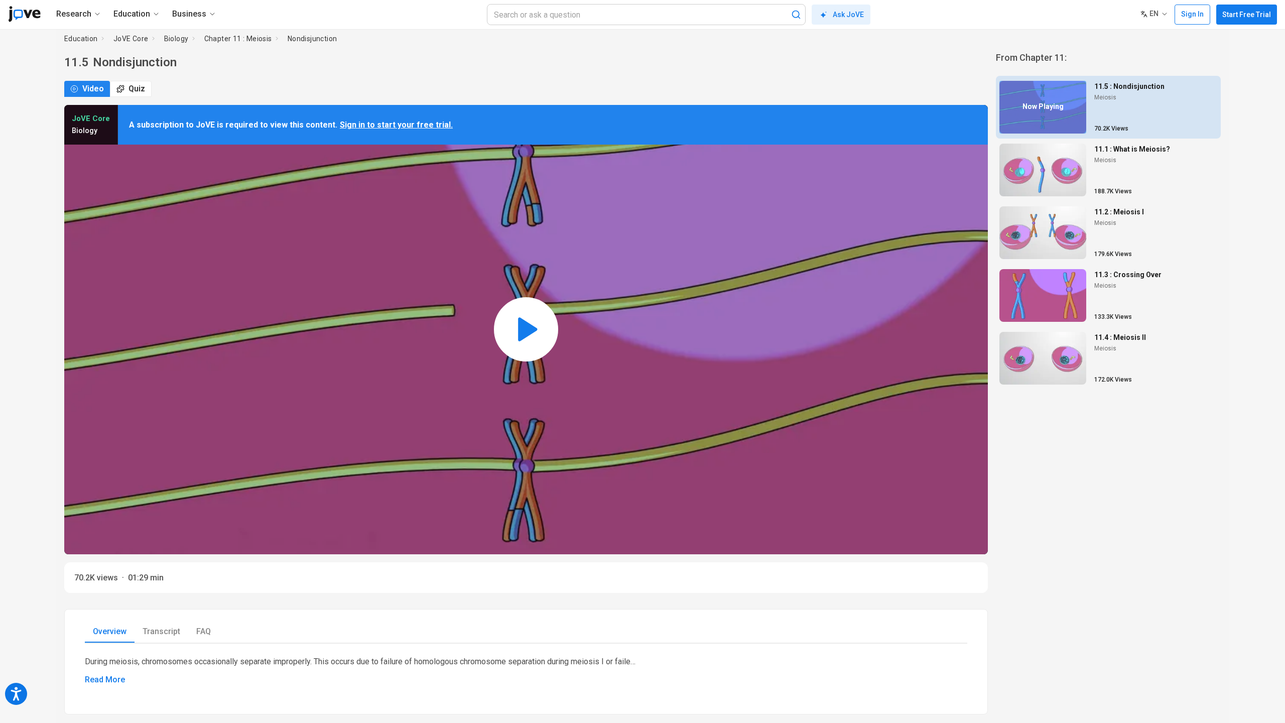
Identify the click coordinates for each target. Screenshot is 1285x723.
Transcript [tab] (161, 631)
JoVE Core (131, 39)
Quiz (136, 88)
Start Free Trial (1246, 15)
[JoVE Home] (24, 14)
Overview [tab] (109, 631)
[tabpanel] (526, 671)
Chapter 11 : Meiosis (238, 39)
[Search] (796, 15)
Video (93, 88)
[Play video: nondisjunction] (526, 329)
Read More (105, 679)
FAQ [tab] (203, 631)
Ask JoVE (848, 15)
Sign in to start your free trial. (396, 125)
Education (81, 39)
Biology (176, 39)
